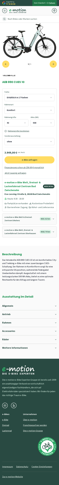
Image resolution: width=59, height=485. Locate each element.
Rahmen (6, 322)
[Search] (4, 19)
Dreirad (5, 425)
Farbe (7, 92)
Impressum (7, 466)
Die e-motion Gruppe (33, 430)
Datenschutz (22, 466)
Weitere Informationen (15, 348)
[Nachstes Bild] (53, 64)
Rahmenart (9, 104)
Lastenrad (7, 430)
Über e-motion (30, 419)
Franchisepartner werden (35, 425)
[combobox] (29, 97)
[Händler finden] (54, 10)
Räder (5, 339)
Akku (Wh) (35, 117)
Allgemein (7, 306)
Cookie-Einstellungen (42, 466)
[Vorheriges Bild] (5, 64)
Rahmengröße (10, 117)
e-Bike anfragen (29, 159)
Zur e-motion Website (12, 476)
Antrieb (6, 314)
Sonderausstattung (12, 136)
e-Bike (5, 419)
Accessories (8, 331)
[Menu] (5, 10)
